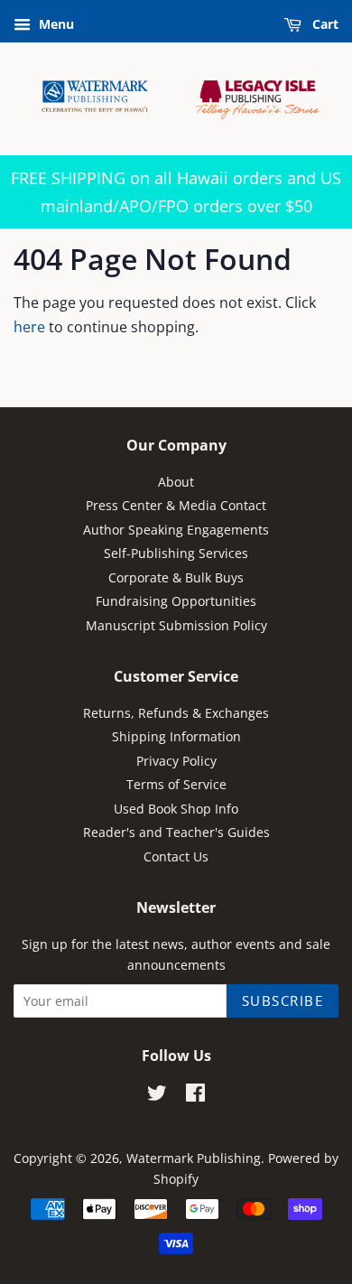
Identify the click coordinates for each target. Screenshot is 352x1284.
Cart (323, 24)
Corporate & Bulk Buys (176, 577)
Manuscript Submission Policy (176, 625)
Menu (54, 24)
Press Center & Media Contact (176, 505)
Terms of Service (176, 784)
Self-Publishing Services (176, 553)
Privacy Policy (176, 760)
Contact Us (176, 856)
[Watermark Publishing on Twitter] (157, 1095)
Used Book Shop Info (176, 808)
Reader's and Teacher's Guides (176, 832)
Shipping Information (176, 736)
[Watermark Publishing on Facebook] (195, 1095)
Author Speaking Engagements (176, 529)
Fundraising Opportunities (176, 600)
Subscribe (283, 1000)
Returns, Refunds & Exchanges (176, 712)
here (29, 327)
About (176, 481)
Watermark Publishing (193, 1158)
